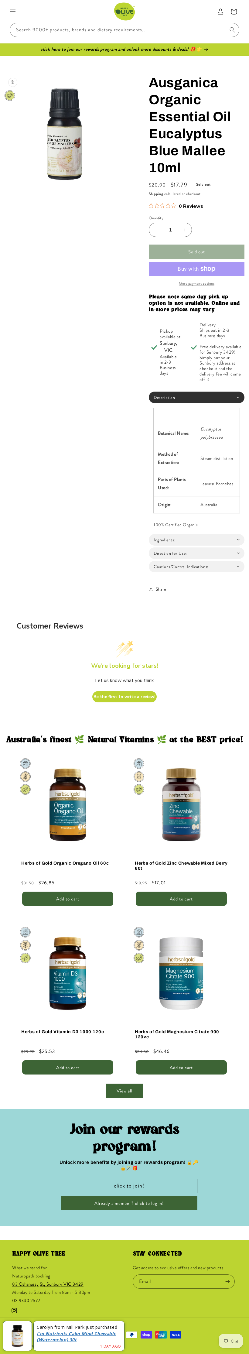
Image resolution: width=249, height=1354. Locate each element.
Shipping (156, 194)
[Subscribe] (227, 1281)
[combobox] (124, 30)
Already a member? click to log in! (129, 1203)
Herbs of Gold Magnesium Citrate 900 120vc (177, 1034)
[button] (12, 11)
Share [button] (161, 589)
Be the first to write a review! (124, 697)
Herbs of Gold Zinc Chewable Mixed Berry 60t (181, 866)
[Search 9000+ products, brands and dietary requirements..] (232, 29)
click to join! (129, 1186)
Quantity (156, 218)
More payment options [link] (196, 283)
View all (124, 1091)
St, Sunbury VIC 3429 (62, 1284)
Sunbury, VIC (168, 347)
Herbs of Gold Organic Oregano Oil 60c (65, 863)
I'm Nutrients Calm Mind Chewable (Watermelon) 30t (76, 1337)
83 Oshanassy (25, 1284)
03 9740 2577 (26, 1300)
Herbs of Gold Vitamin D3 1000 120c (62, 1031)
